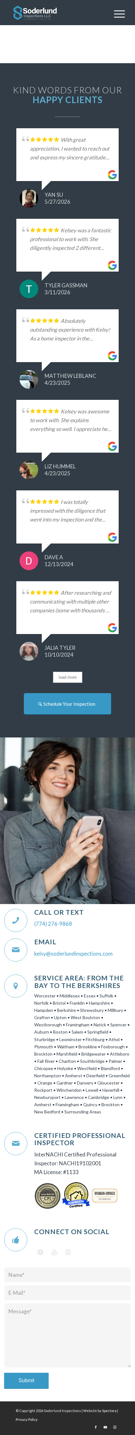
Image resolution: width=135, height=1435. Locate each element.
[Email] (15, 950)
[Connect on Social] (15, 1239)
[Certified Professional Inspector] (15, 1143)
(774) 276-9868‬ (53, 923)
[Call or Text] (15, 920)
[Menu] (116, 12)
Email (45, 942)
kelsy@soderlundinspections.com (73, 953)
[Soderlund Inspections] (56, 12)
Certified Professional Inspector (80, 1139)
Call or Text (59, 912)
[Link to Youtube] (105, 1427)
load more (68, 677)
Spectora (109, 1411)
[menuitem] (116, 13)
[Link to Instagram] (114, 1427)
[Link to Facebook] (95, 1427)
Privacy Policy (27, 1419)
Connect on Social (72, 1232)
